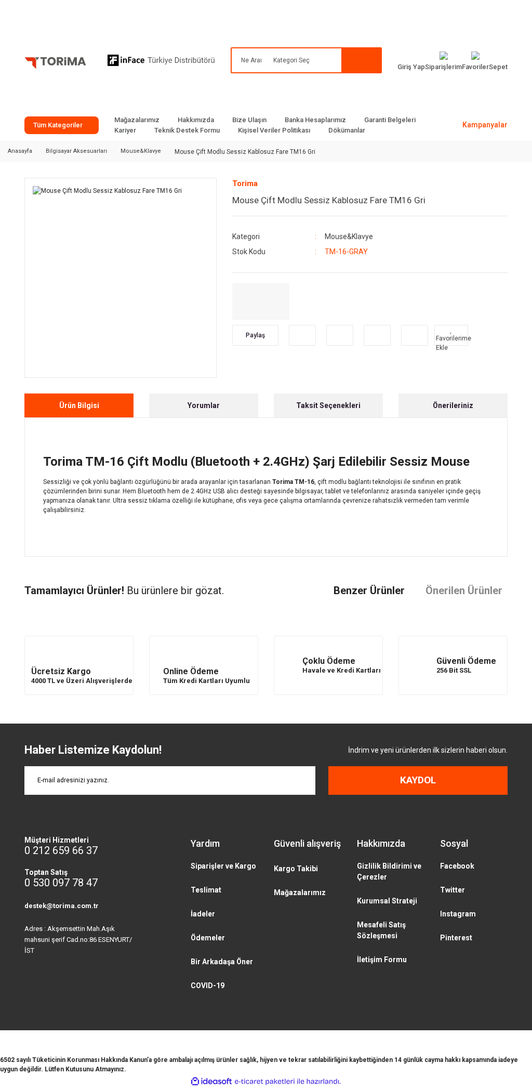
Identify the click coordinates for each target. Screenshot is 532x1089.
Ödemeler (208, 938)
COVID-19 (207, 985)
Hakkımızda (196, 120)
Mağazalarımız (136, 120)
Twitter (452, 890)
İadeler (203, 914)
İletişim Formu (382, 959)
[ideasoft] (211, 1081)
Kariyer (125, 130)
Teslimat (206, 890)
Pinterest (456, 938)
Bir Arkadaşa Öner (222, 961)
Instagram (458, 914)
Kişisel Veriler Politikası (274, 130)
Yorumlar (204, 405)
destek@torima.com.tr (61, 906)
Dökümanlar (346, 130)
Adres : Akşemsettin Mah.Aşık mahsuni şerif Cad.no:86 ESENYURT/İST (78, 939)
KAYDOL (418, 780)
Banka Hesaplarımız (315, 120)
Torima (245, 183)
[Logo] (55, 65)
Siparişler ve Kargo (223, 866)
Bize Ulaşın (249, 120)
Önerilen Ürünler (463, 590)
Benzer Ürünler (369, 590)
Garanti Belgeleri (390, 120)
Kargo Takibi (296, 868)
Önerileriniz (453, 405)
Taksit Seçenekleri (328, 405)
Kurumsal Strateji (387, 901)
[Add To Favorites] (451, 335)
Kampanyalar (485, 125)
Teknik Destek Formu (187, 130)
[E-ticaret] (264, 1081)
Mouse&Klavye (349, 236)
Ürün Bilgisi (79, 405)
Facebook (457, 866)
